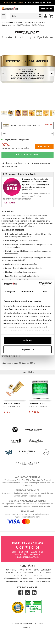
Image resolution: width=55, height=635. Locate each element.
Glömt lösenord (42, 570)
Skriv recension (41, 163)
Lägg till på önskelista (16, 163)
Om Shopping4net (44, 579)
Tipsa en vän (11, 167)
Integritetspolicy (34, 576)
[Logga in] (45, 16)
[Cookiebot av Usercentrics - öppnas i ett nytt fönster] (39, 284)
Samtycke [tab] (10, 291)
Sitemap (39, 624)
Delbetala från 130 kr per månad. (16, 148)
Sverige (27, 628)
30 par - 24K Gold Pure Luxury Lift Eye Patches (31, 125)
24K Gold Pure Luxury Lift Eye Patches (29, 25)
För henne (29, 22)
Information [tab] (27, 291)
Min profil (11, 570)
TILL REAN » (9, 203)
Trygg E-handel (43, 582)
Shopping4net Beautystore (19, 582)
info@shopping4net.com (27, 557)
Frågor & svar (25, 570)
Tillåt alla (27, 340)
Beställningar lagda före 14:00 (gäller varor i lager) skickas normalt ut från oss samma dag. (27, 493)
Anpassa (25, 349)
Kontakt (10, 573)
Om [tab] (45, 291)
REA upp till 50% (13, 2)
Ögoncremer (6, 25)
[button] (51, 16)
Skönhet (19, 22)
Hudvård (39, 22)
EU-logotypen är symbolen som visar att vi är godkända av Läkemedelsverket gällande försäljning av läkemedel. (27, 504)
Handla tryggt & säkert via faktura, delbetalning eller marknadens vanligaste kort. (27, 514)
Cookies (18, 576)
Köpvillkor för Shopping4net (18, 579)
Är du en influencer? (27, 573)
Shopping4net (7, 22)
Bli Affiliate (45, 573)
